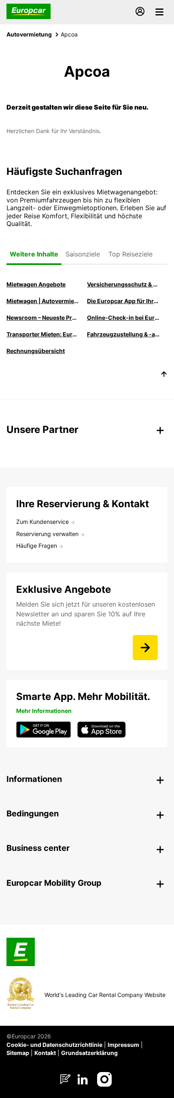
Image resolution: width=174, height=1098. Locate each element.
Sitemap (17, 1052)
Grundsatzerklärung (89, 1052)
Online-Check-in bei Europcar (123, 317)
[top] (164, 375)
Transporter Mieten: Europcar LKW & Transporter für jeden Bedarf (42, 334)
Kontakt (45, 1052)
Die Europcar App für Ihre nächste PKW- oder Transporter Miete (123, 300)
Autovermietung (29, 34)
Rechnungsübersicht (35, 350)
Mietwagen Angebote (36, 284)
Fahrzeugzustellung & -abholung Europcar (123, 334)
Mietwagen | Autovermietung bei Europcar (42, 300)
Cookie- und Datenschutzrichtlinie (54, 1044)
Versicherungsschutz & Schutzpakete (123, 284)
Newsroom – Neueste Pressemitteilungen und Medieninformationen (42, 317)
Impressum (123, 1044)
